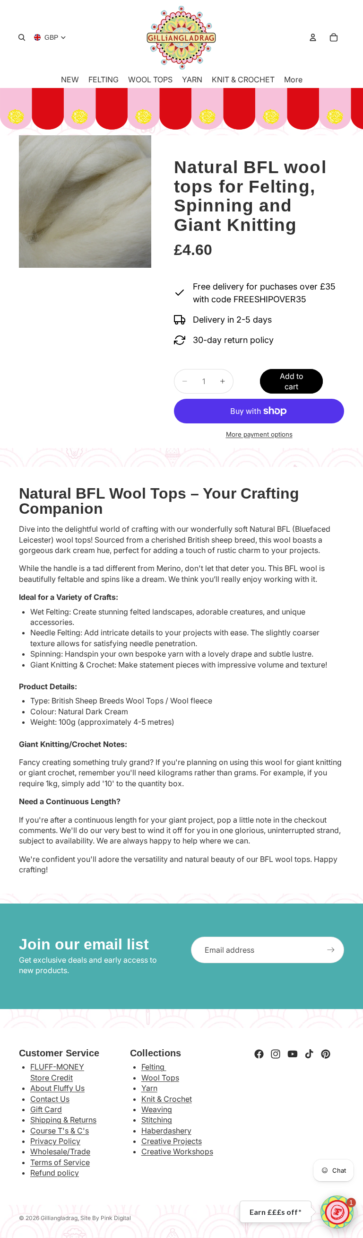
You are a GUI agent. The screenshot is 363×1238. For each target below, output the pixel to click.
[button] (337, 1212)
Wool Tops (160, 1077)
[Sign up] (331, 950)
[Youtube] (292, 1054)
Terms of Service (60, 1162)
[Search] (21, 37)
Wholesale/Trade (60, 1151)
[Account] (312, 37)
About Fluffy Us (57, 1088)
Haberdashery (166, 1130)
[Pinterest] (325, 1054)
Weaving (156, 1109)
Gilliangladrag (59, 1217)
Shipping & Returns (63, 1119)
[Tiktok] (309, 1054)
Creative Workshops (177, 1151)
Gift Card (46, 1109)
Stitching (156, 1119)
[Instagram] (275, 1054)
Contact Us (49, 1099)
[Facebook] (259, 1054)
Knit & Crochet (166, 1099)
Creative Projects (171, 1141)
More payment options (259, 434)
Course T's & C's (59, 1130)
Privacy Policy (55, 1141)
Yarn (149, 1088)
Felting (153, 1066)
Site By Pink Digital (105, 1217)
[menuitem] (293, 79)
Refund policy (54, 1172)
